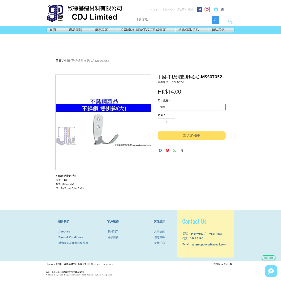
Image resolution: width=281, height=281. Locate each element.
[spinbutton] (166, 121)
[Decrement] (160, 121)
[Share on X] (182, 150)
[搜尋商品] (215, 20)
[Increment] (172, 121)
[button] (230, 21)
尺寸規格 (164, 100)
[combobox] (192, 107)
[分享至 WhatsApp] (174, 150)
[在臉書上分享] (160, 150)
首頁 (58, 60)
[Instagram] (207, 9)
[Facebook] (199, 9)
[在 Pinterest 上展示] (167, 150)
